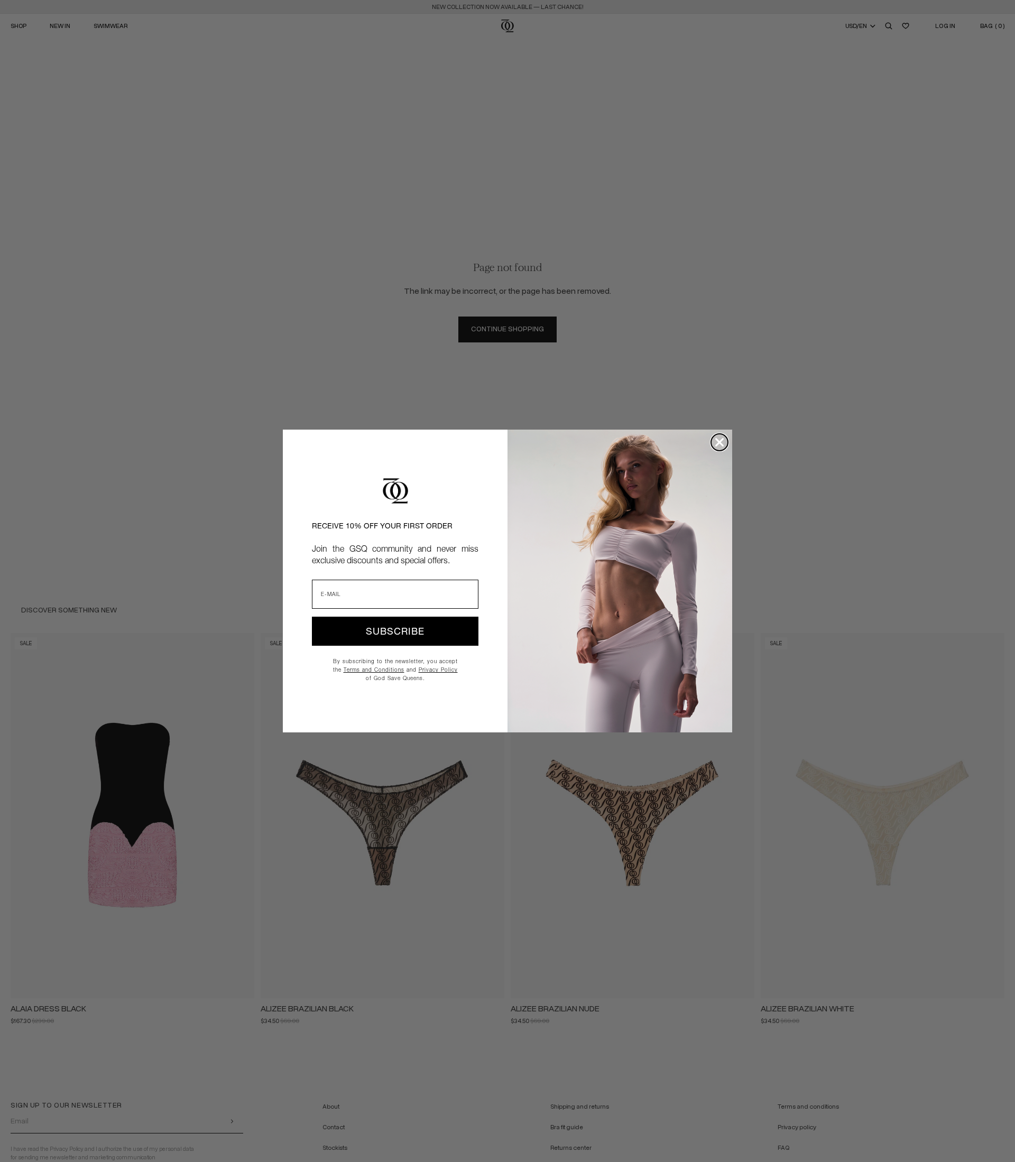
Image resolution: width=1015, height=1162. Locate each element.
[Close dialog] (719, 442)
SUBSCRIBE (395, 631)
